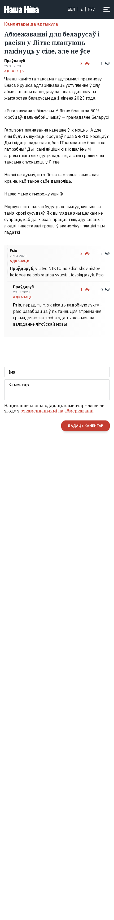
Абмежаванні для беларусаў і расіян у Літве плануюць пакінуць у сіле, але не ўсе (52, 42)
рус (91, 9)
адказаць (14, 71)
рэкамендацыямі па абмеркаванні (57, 411)
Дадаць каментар (85, 426)
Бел (71, 9)
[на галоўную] (21, 9)
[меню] (106, 9)
